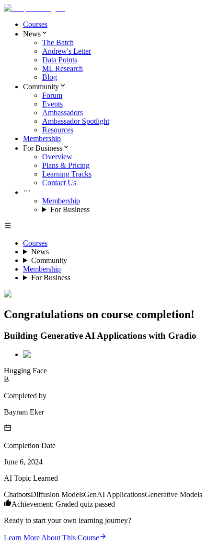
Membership (42, 138)
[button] (112, 192)
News (40, 252)
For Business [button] (42, 148)
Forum (52, 95)
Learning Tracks (67, 174)
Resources (57, 130)
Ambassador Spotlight (75, 121)
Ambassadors (62, 112)
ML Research (62, 68)
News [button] (32, 34)
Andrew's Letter (66, 51)
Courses (35, 24)
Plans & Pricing (66, 165)
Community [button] (41, 87)
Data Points (59, 60)
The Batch (58, 42)
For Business (70, 209)
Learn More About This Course (51, 538)
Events (52, 104)
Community (49, 260)
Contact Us (59, 182)
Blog (49, 77)
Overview (57, 157)
